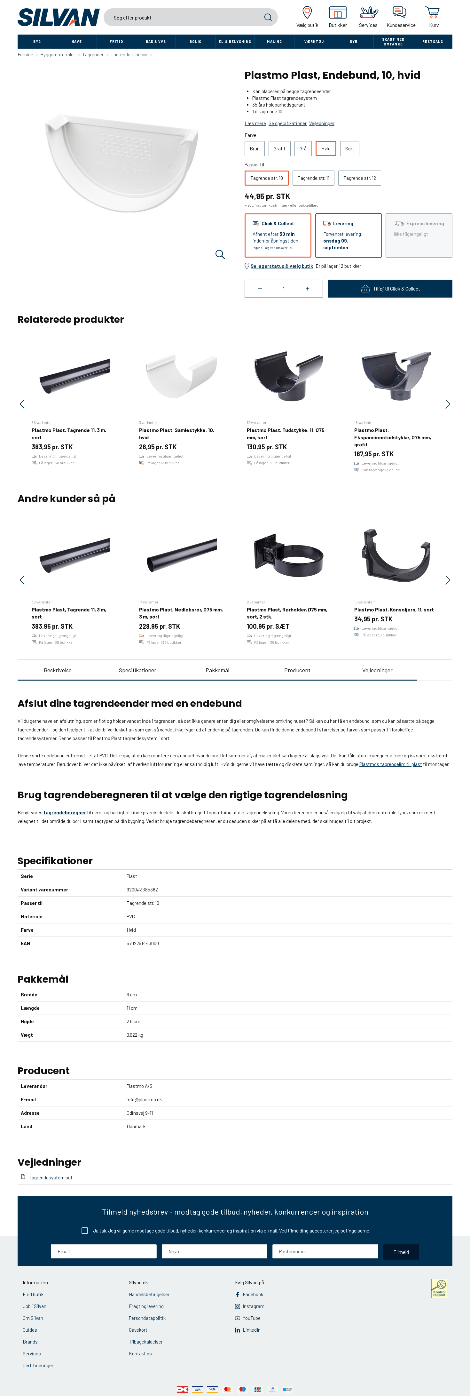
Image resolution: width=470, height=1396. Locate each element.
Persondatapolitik (147, 1318)
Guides (30, 1330)
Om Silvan (33, 1318)
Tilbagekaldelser (146, 1341)
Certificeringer (38, 1365)
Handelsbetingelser (149, 1294)
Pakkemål (217, 670)
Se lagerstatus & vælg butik (282, 266)
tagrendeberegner (64, 812)
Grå (303, 148)
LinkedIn (252, 1330)
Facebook (253, 1294)
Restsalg (432, 41)
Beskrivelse (58, 670)
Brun (255, 148)
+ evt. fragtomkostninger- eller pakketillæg (281, 205)
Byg (37, 41)
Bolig (196, 41)
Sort (349, 148)
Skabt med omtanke (393, 41)
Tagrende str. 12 (359, 178)
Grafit (280, 148)
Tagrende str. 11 (313, 178)
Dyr (353, 41)
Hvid (326, 148)
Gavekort (138, 1330)
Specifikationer (137, 670)
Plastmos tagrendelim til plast (390, 764)
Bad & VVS (156, 41)
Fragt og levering (146, 1306)
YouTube (252, 1318)
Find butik (33, 1294)
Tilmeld (401, 1252)
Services (32, 1353)
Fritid (116, 41)
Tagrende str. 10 (266, 178)
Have (77, 41)
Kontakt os (140, 1353)
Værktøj (314, 41)
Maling (274, 41)
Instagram (253, 1306)
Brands (30, 1341)
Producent (297, 670)
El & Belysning (235, 41)
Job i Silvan (34, 1306)
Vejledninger (377, 670)
